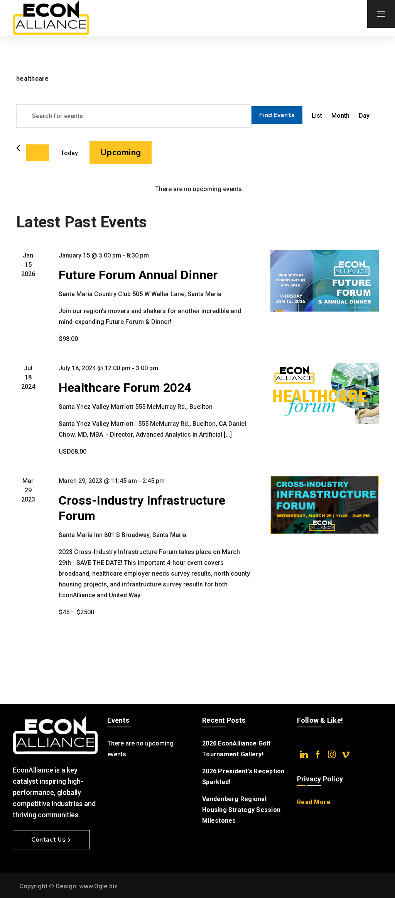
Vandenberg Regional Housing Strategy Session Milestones (241, 809)
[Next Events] (37, 152)
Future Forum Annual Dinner (138, 275)
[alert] (199, 189)
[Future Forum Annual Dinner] (324, 280)
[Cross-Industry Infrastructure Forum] (324, 505)
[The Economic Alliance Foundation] (50, 18)
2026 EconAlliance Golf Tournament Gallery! (236, 749)
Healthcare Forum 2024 (125, 387)
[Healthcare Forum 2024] (324, 393)
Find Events (277, 115)
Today (69, 153)
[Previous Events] (18, 148)
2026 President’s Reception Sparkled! (243, 777)
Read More (314, 802)
